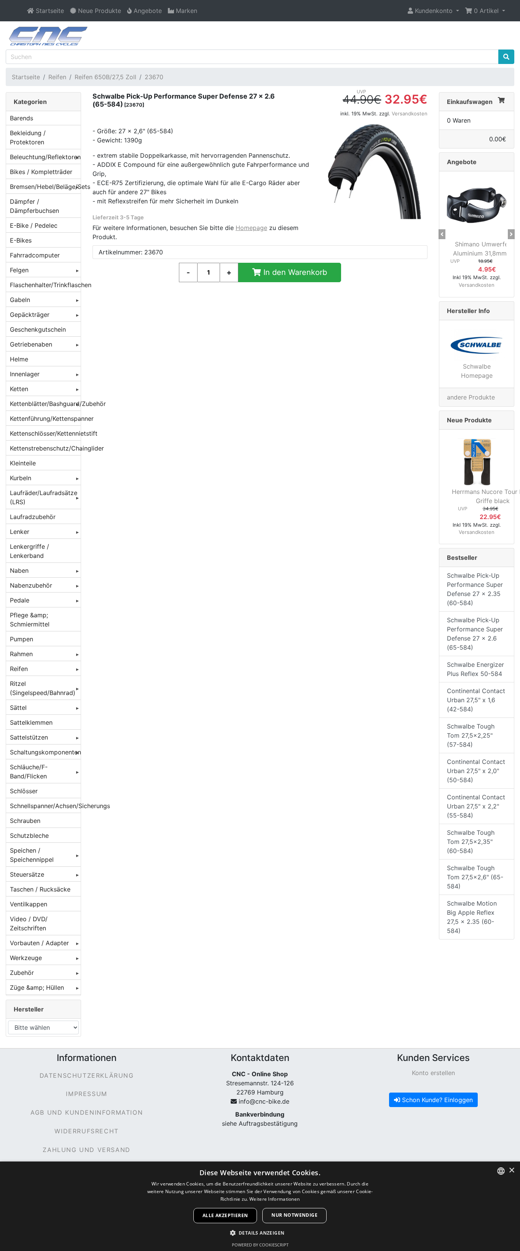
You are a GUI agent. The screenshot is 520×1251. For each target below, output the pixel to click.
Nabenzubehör (31, 585)
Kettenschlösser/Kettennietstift (45, 433)
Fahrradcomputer (35, 255)
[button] (433, 10)
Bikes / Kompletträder (41, 172)
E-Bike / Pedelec (33, 225)
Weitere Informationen (274, 1199)
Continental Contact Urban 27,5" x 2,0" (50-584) (476, 771)
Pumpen (21, 639)
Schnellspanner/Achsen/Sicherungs (45, 806)
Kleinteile (23, 463)
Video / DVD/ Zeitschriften (29, 923)
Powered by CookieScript (260, 1245)
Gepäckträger (29, 314)
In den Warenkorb (294, 272)
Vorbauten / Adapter (39, 943)
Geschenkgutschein (38, 329)
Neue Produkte (469, 420)
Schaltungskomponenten (45, 752)
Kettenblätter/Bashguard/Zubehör (45, 403)
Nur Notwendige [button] (294, 1215)
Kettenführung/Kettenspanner (45, 418)
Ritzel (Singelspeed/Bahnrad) (42, 688)
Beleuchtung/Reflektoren (45, 157)
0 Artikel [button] (486, 10)
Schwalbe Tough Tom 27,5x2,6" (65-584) (475, 877)
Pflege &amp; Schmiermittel (29, 619)
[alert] (260, 1206)
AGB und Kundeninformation (86, 1112)
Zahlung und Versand (86, 1150)
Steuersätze (27, 874)
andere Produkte (471, 397)
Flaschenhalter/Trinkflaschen (45, 285)
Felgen (19, 270)
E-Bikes (21, 240)
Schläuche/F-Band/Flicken (29, 771)
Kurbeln (20, 478)
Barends (21, 118)
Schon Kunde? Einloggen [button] (436, 1100)
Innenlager (25, 374)
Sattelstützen (29, 737)
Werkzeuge (26, 958)
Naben (19, 570)
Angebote (462, 162)
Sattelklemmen (31, 722)
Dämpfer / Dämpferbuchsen (34, 206)
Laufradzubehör (33, 517)
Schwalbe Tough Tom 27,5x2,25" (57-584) (470, 735)
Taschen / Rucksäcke (40, 889)
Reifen (57, 77)
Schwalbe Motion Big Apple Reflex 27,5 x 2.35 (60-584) (472, 917)
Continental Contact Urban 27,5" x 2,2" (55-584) (476, 806)
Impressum (86, 1094)
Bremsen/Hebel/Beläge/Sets (45, 186)
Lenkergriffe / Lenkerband (29, 551)
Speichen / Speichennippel (32, 855)
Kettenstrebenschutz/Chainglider (45, 448)
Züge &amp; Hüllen (37, 987)
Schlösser (24, 791)
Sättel (18, 707)
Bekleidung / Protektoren (28, 137)
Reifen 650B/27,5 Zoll (105, 77)
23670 (154, 77)
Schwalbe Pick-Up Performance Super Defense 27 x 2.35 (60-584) (475, 589)
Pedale (19, 600)
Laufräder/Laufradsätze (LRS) (43, 497)
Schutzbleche (29, 835)
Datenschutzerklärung (87, 1075)
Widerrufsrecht (86, 1131)
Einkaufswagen (470, 101)
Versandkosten (409, 113)
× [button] (511, 1170)
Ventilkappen (28, 904)
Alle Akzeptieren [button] (225, 1215)
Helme (19, 359)
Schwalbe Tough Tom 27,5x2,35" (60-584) (470, 842)
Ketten (19, 389)
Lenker (19, 531)
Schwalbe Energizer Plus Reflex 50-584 (475, 669)
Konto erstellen (433, 1073)
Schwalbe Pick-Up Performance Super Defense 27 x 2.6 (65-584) (475, 633)
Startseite (26, 77)
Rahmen (21, 654)
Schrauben (25, 820)
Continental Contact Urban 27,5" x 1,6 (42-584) (476, 700)
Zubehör (22, 972)
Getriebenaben (31, 344)
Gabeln (20, 300)
